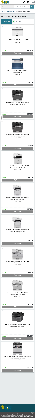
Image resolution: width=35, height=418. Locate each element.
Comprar (18, 53)
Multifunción (10, 11)
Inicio (3, 11)
